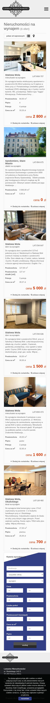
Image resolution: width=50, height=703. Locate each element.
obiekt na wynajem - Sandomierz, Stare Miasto (25, 168)
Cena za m (11, 624)
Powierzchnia (12, 596)
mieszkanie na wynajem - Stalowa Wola (25, 83)
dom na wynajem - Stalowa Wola (25, 254)
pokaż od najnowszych (15, 36)
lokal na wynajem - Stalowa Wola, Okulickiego (25, 508)
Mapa (33, 36)
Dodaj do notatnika (21, 123)
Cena (9, 586)
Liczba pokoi (12, 605)
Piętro (9, 634)
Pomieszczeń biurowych (17, 615)
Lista (28, 36)
